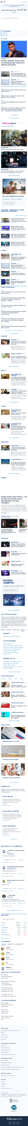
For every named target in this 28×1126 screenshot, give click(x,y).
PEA (2, 1019)
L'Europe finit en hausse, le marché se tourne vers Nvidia (13, 90)
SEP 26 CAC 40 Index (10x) (9, 10)
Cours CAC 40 (4, 978)
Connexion (25, 2)
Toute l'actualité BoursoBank (14, 175)
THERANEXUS (10, 853)
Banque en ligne (4, 1003)
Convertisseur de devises (7, 988)
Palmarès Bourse (5, 983)
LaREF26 (5, 33)
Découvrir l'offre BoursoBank (7, 126)
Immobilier (3, 678)
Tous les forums (14, 839)
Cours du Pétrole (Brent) (6, 984)
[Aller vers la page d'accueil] (4, 2)
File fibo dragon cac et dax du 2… (16, 880)
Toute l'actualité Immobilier (14, 473)
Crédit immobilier (5, 1011)
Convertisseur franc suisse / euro (8, 996)
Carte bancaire (4, 1006)
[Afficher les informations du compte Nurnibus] (4, 896)
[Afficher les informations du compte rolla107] (3, 949)
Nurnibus (6, 903)
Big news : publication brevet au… (15, 851)
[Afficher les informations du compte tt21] (3, 963)
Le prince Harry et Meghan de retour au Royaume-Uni (13, 102)
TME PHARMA (4, 927)
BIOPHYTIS (4, 932)
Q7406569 (7, 859)
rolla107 (8, 948)
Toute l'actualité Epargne (14, 366)
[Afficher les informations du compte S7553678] (4, 867)
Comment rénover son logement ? (10, 650)
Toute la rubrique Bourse (14, 118)
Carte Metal (19, 199)
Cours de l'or (5, 35)
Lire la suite (24, 511)
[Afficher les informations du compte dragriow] (4, 881)
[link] (7, 1075)
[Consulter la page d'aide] (21, 2)
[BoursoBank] (14, 123)
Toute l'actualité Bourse (14, 333)
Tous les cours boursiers (6, 976)
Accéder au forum (6, 805)
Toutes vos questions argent (14, 671)
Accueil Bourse (4, 974)
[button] (1, 2)
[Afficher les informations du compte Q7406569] (4, 851)
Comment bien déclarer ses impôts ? (11, 652)
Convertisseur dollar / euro (7, 989)
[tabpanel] (14, 527)
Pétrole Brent (4, 930)
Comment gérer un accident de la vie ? (11, 663)
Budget (21, 678)
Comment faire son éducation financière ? (12, 636)
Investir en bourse (5, 1018)
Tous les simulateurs (14, 782)
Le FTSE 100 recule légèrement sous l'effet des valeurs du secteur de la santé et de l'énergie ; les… (12, 320)
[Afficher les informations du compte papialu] (3, 953)
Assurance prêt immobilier (7, 1016)
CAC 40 (9, 882)
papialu (8, 953)
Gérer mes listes (4, 938)
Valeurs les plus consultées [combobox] (8, 919)
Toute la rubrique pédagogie (14, 610)
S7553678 (7, 873)
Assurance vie (4, 1009)
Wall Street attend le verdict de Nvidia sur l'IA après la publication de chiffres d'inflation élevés (13, 313)
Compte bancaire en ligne (7, 1004)
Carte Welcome (6, 199)
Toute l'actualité (14, 115)
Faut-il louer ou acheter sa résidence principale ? (13, 647)
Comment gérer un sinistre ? (9, 665)
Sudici (20, 859)
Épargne (10, 678)
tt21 (7, 962)
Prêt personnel (4, 1013)
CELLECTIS (9, 897)
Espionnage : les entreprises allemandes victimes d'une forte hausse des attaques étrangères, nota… (13, 109)
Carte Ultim (13, 199)
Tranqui (20, 873)
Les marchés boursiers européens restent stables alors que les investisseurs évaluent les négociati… (13, 299)
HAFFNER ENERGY (11, 868)
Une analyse (12, 895)
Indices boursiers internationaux (8, 981)
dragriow (6, 888)
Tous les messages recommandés (14, 910)
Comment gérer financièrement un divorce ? (12, 661)
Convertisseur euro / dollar (7, 991)
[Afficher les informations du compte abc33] (3, 958)
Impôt (16, 678)
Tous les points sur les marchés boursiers (14, 330)
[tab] (6, 516)
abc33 (7, 957)
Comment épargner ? (7, 643)
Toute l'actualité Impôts (14, 402)
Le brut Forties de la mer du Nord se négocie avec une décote (13, 306)
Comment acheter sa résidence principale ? (12, 649)
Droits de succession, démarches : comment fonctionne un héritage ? (12, 667)
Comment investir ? (7, 654)
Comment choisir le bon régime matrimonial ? (12, 645)
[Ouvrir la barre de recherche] (18, 2)
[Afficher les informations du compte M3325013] (3, 968)
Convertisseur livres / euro (7, 994)
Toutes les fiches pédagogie (14, 720)
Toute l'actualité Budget (14, 437)
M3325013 (8, 967)
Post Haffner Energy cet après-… (16, 866)
